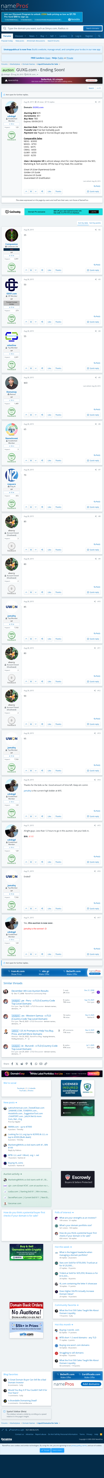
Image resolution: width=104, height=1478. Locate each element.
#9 (99, 559)
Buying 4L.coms (15, 1162)
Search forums (53, 41)
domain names (50, 1006)
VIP (11, 252)
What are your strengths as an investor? (77, 1217)
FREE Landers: (38, 58)
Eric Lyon (15, 1006)
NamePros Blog (36, 1036)
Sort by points (95, 223)
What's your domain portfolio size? (75, 1225)
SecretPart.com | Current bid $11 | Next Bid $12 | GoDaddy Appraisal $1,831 (28, 1197)
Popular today (7, 41)
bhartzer (15, 1036)
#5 (99, 377)
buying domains (49, 1036)
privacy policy (76, 1445)
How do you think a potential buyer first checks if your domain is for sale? (24, 1214)
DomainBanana (25, 1403)
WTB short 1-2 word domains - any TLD (77, 1337)
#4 (99, 331)
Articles (30, 1090)
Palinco (18, 1150)
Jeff (93, 992)
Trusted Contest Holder (11, 303)
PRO (11, 249)
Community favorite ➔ (67, 1305)
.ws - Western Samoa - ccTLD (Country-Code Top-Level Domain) (31, 1017)
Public (61, 58)
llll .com (32, 74)
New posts (20, 41)
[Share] (96, 102)
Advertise (29, 1434)
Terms (82, 1434)
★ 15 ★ (11, 256)
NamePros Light (17, 1430)
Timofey (20, 1129)
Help (96, 1434)
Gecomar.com (14, 1203)
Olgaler (17, 1122)
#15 (99, 825)
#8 (99, 516)
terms (84, 1445)
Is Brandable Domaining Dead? (22, 1400)
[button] (25, 36)
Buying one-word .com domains (74, 1345)
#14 (99, 780)
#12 (99, 690)
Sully (71, 1316)
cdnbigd (6, 74)
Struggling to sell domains (71, 1352)
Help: (54, 58)
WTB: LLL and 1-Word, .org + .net (23, 1155)
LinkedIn (32, 1088)
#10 (99, 601)
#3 (99, 279)
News (31, 36)
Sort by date (83, 223)
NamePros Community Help (35, 993)
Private (70, 58)
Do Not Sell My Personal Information (63, 1434)
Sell (51, 36)
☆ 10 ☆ (11, 124)
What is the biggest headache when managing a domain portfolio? (75, 1253)
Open (47, 58)
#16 (99, 871)
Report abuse (40, 1434)
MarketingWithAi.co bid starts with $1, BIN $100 (28, 1179)
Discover (19, 36)
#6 (99, 424)
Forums (7, 36)
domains (15, 1008)
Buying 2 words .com (69, 1329)
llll (28, 74)
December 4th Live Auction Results (30, 990)
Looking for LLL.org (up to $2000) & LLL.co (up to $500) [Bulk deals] (28, 1135)
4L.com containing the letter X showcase (78, 1283)
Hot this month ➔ (64, 1324)
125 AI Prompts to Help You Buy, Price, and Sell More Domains (33, 1032)
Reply (98, 186)
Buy (42, 36)
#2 (99, 230)
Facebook (20, 1088)
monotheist (90, 1032)
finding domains (18, 1039)
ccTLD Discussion (37, 1006)
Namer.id (21, 1158)
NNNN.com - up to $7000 (20, 1126)
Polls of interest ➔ (64, 1212)
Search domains (92, 28)
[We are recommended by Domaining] (6, 1440)
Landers (63, 36)
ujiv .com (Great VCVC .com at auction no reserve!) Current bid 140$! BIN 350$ (28, 1185)
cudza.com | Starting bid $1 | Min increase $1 (28, 1191)
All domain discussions (36, 41)
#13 (99, 733)
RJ (12, 993)
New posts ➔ (10, 1102)
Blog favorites (11, 1374)
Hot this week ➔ (63, 1246)
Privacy (89, 1434)
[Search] (99, 36)
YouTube (22, 1090)
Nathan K (90, 1017)
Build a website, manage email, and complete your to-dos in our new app (52, 49)
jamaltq (27, 790)
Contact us (19, 1434)
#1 (99, 102)
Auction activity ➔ (13, 1173)
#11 (99, 648)
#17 (99, 917)
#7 (99, 470)
